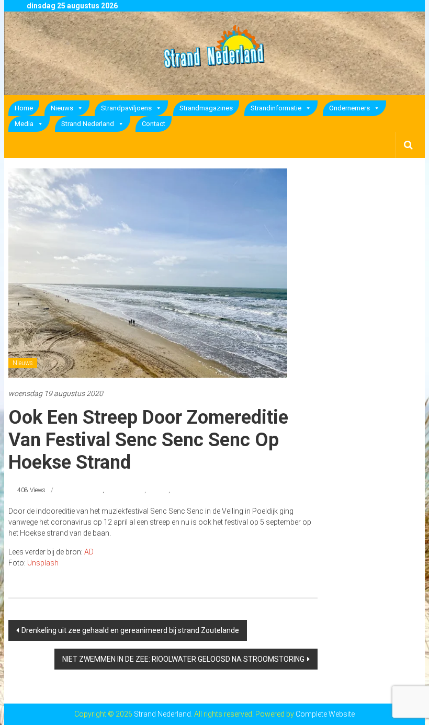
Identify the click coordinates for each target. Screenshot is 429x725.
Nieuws (62, 108)
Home (24, 108)
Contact (153, 124)
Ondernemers (349, 108)
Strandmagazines (206, 108)
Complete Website (325, 714)
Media (24, 124)
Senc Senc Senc (193, 490)
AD (89, 552)
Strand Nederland (87, 124)
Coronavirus (86, 490)
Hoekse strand (125, 490)
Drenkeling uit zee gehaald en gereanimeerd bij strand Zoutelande (130, 630)
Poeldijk (158, 490)
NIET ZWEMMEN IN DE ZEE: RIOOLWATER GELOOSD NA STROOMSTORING (183, 659)
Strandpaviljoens (126, 108)
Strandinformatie (276, 108)
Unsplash (43, 563)
